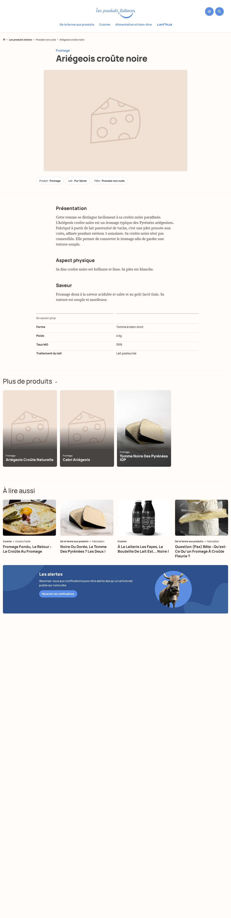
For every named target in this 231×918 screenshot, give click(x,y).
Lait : (77, 180)
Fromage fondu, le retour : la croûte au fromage (27, 549)
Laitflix (165, 25)
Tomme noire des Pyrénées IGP (144, 458)
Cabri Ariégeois (76, 459)
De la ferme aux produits (77, 24)
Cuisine (104, 24)
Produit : (50, 180)
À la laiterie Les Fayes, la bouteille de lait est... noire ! (143, 549)
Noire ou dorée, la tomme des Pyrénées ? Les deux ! (83, 549)
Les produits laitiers (20, 39)
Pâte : (109, 180)
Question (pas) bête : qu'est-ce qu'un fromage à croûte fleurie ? (201, 551)
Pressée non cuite (46, 39)
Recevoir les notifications (58, 593)
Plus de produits (30, 381)
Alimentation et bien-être (133, 24)
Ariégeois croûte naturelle (29, 459)
